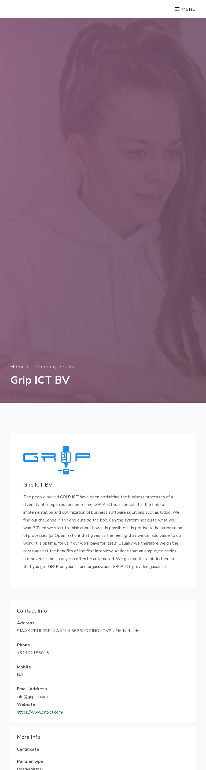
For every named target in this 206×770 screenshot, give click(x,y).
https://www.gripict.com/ (40, 712)
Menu (188, 9)
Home (18, 367)
